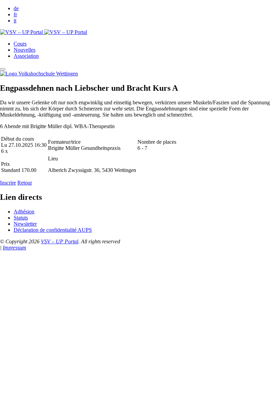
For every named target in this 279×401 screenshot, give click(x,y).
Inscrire (8, 183)
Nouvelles (24, 50)
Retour (24, 183)
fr (15, 14)
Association (26, 56)
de (16, 8)
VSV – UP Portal (59, 241)
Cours (20, 44)
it (15, 20)
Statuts (21, 218)
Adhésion (24, 211)
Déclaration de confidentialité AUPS (53, 230)
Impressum (14, 247)
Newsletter (25, 224)
